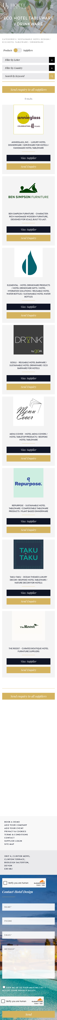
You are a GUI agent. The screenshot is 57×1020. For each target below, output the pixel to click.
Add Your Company (15, 825)
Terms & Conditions (16, 834)
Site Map (9, 844)
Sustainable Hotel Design (33, 39)
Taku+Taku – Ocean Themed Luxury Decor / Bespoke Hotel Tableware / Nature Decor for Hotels (28, 580)
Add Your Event (14, 828)
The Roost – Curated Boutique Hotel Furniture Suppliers (28, 650)
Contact (9, 837)
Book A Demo (12, 822)
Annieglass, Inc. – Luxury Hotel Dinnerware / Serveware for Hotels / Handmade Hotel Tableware (28, 145)
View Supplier (28, 158)
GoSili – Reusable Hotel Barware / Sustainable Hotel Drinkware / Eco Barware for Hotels (29, 365)
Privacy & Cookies (15, 831)
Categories (9, 39)
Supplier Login (13, 841)
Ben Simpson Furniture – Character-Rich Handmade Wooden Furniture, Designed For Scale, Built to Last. (29, 216)
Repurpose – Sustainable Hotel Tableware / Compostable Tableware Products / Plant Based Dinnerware (28, 508)
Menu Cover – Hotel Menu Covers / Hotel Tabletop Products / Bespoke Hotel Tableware (29, 436)
